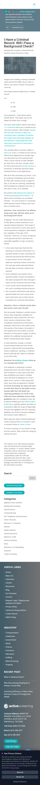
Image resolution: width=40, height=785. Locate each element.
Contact (9, 597)
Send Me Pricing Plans (14, 485)
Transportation (12, 632)
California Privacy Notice (16, 610)
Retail (8, 643)
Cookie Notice (11, 613)
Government (11, 640)
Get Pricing (11, 741)
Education (10, 654)
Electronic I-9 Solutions (12, 523)
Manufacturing (12, 661)
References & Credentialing (14, 547)
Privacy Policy (11, 606)
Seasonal (7, 551)
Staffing (9, 657)
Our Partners (11, 593)
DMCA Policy (11, 617)
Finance (9, 647)
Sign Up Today (12, 746)
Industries (10, 579)
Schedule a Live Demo (14, 493)
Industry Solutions (10, 540)
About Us (9, 576)
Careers (9, 583)
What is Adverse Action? (14, 677)
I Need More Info (17, 27)
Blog (7, 590)
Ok (7, 27)
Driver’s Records (10, 520)
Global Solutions (10, 530)
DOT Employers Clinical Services (15, 516)
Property (9, 664)
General (7, 53)
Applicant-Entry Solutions (13, 503)
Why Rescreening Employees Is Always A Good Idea (17, 684)
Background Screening (12, 50)
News (27, 53)
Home (8, 572)
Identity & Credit (10, 537)
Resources (10, 586)
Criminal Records (27, 50)
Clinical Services (9, 509)
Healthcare (10, 636)
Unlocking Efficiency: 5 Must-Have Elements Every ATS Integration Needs (18, 694)
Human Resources (17, 53)
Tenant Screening (10, 554)
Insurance (10, 650)
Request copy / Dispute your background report (17, 601)
